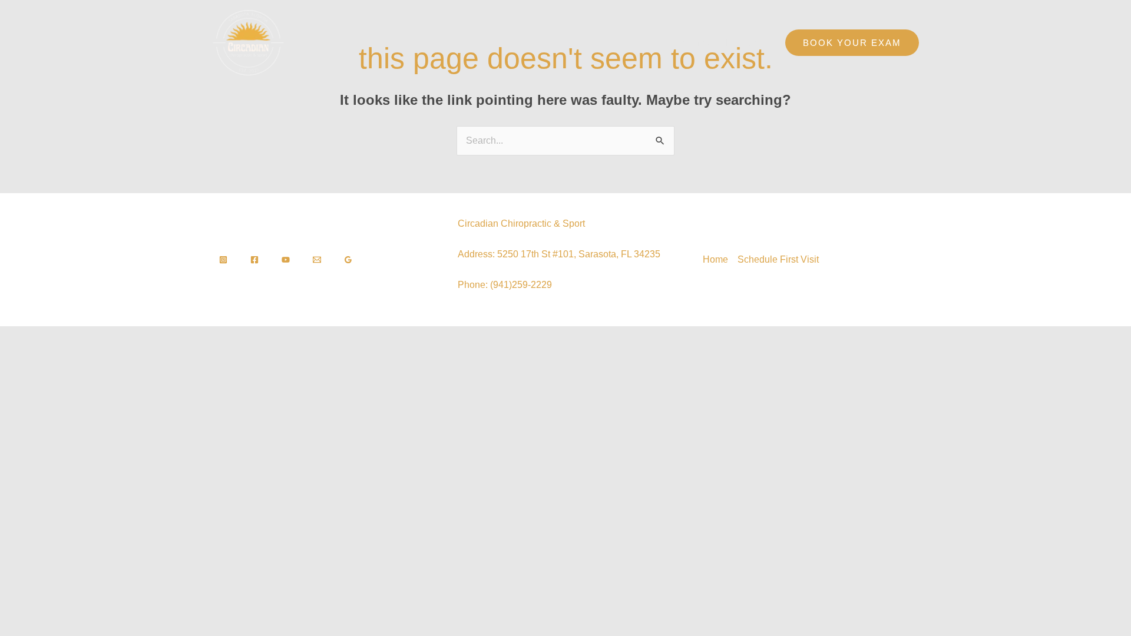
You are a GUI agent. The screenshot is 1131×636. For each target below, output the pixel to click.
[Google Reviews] (348, 260)
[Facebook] (254, 260)
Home (651, 43)
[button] (852, 42)
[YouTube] (286, 260)
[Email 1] (317, 260)
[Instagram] (223, 260)
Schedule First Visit (723, 43)
